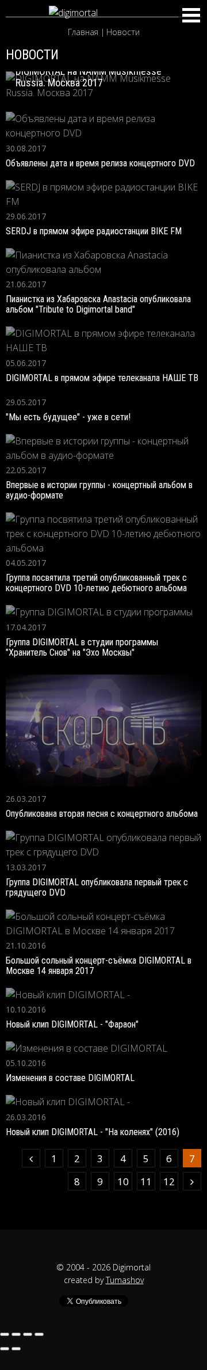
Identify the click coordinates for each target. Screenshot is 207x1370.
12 (169, 1181)
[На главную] (103, 13)
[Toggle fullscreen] (27, 1334)
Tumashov (125, 1279)
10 (123, 1181)
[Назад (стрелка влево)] (4, 1348)
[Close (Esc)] (4, 1334)
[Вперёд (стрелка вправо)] (16, 1348)
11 (146, 1181)
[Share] (16, 1334)
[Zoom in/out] (39, 1334)
